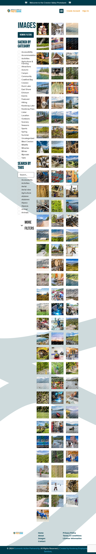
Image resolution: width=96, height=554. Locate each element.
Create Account (73, 11)
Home (41, 533)
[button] (61, 11)
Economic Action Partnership (27, 548)
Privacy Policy (69, 533)
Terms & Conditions (72, 535)
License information (72, 538)
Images (41, 538)
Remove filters (26, 34)
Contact (41, 541)
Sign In (85, 11)
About (41, 535)
